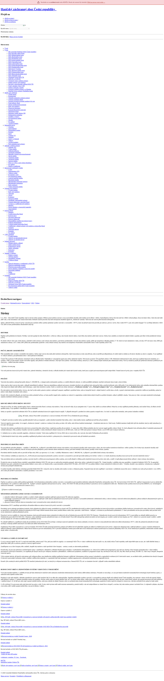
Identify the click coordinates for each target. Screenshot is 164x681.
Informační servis (15, 303)
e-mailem (10, 657)
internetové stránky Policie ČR (10, 662)
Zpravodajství (26, 303)
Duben (37, 303)
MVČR (3, 660)
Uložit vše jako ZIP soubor (9, 654)
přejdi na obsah (9, 18)
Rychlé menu (5, 28)
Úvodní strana (5, 303)
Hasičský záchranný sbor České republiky (28, 9)
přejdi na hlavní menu (11, 20)
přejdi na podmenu (10, 22)
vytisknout (4, 657)
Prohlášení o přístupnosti (24, 676)
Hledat (3, 25)
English (20, 37)
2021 (32, 303)
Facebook (23, 657)
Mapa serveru (14, 37)
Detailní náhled (5, 604)
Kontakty (13, 676)
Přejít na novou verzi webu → (96, 2)
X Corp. (16, 657)
